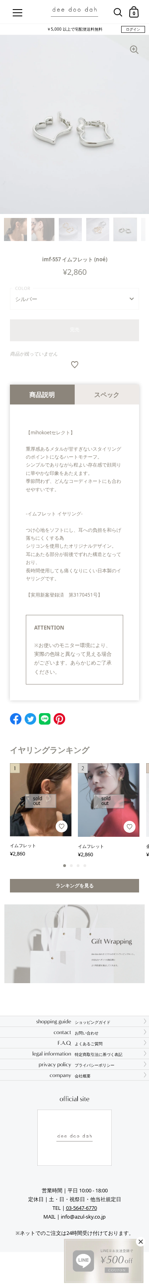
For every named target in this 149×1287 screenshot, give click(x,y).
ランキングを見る (75, 885)
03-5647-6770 (81, 1207)
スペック (107, 394)
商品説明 (42, 394)
